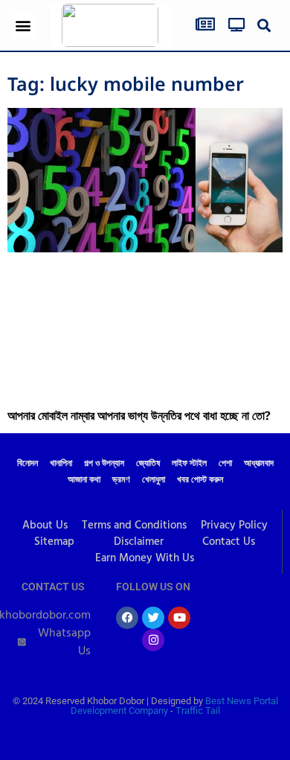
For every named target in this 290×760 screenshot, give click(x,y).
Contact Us (228, 542)
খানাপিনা (61, 463)
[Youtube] (179, 618)
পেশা (225, 463)
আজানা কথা (84, 480)
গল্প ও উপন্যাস (104, 463)
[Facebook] (127, 618)
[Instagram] (153, 640)
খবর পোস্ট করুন (200, 480)
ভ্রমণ (121, 480)
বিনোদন (27, 463)
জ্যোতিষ (148, 463)
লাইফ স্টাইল (189, 463)
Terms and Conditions (134, 525)
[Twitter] (153, 618)
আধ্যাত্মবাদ (259, 463)
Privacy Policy (234, 525)
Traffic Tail (197, 710)
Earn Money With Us (144, 558)
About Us (45, 525)
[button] (23, 25)
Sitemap (54, 542)
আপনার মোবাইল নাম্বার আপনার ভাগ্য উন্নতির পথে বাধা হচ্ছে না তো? (139, 415)
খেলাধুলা (153, 480)
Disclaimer (139, 542)
